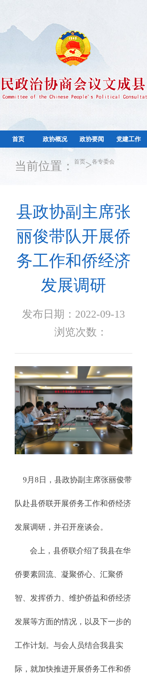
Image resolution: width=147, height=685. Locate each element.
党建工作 (129, 166)
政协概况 (55, 166)
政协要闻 (92, 166)
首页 (18, 148)
